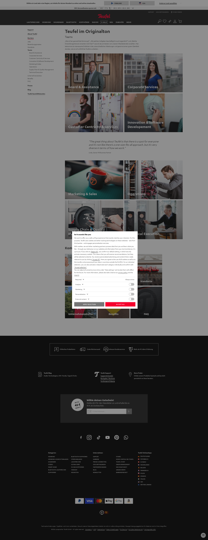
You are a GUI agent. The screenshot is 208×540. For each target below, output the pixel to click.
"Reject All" (94, 251)
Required (78, 279)
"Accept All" (96, 259)
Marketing (78, 289)
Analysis (78, 284)
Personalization (80, 294)
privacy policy (122, 272)
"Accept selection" (80, 267)
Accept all (120, 304)
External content (81, 299)
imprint (76, 275)
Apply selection (89, 304)
